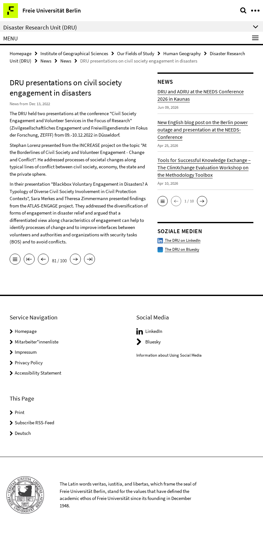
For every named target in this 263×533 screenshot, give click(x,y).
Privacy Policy (29, 363)
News (45, 61)
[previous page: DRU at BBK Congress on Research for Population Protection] (43, 259)
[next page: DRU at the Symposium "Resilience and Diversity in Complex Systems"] (75, 259)
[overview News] (15, 259)
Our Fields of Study (135, 53)
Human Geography (182, 53)
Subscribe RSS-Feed (34, 422)
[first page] (29, 259)
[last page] (89, 259)
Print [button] (19, 412)
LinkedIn (153, 331)
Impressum (26, 352)
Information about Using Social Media (169, 355)
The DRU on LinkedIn (182, 240)
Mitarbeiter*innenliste (36, 342)
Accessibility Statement (38, 373)
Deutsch (23, 433)
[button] (162, 201)
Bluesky (153, 342)
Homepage (20, 53)
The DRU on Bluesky (182, 249)
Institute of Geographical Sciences (74, 53)
